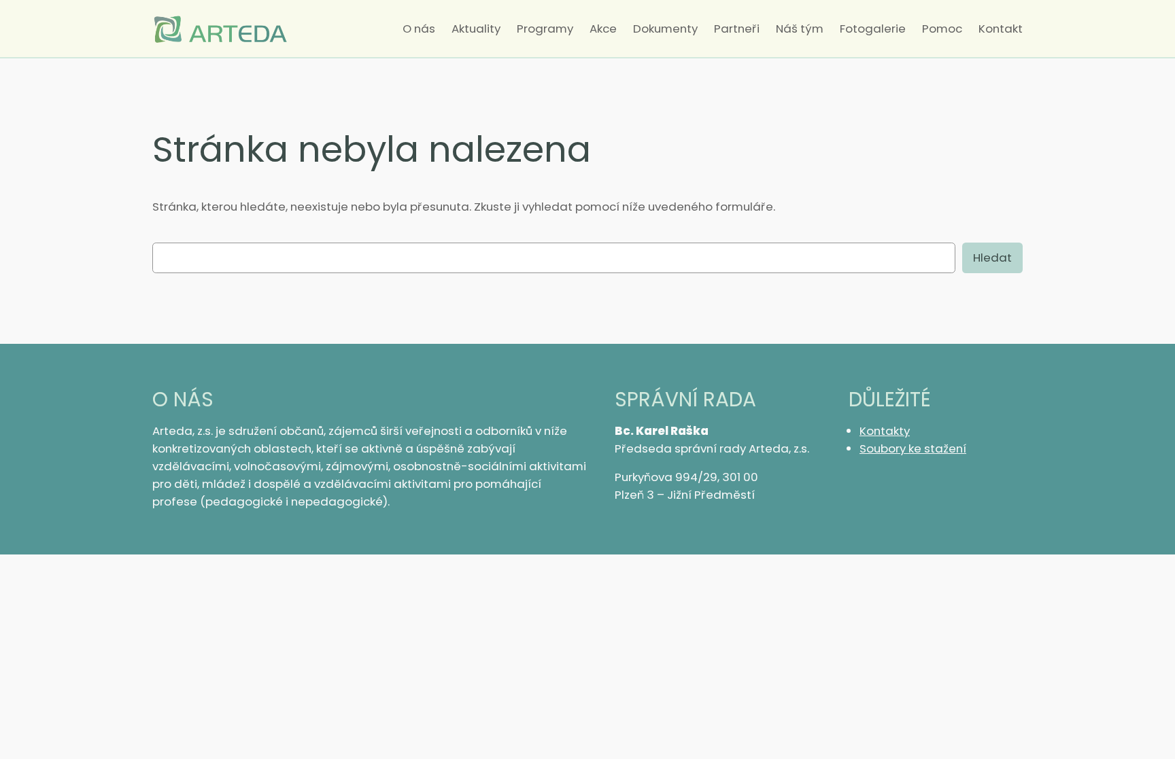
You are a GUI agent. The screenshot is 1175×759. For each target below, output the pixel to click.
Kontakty (884, 431)
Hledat (992, 257)
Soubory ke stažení (912, 448)
